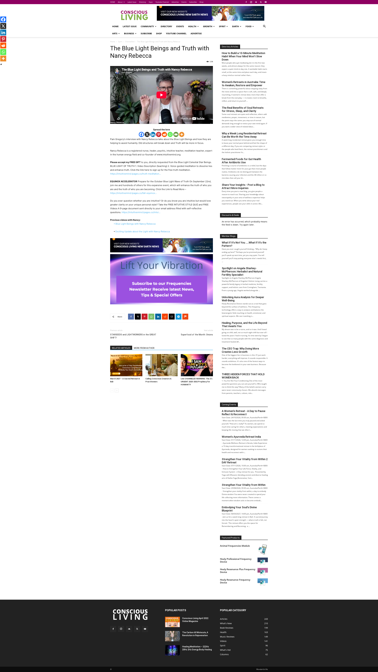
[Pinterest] (158, 134)
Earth (235, 26)
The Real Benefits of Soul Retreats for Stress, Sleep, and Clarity (243, 109)
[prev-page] (112, 390)
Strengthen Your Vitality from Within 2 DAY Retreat (245, 461)
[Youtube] (265, 2)
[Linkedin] (152, 134)
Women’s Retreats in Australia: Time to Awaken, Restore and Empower (243, 83)
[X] (261, 2)
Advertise (175, 2)
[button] (264, 26)
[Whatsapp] (170, 134)
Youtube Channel (162, 2)
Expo (151, 2)
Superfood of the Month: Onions (197, 334)
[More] (181, 134)
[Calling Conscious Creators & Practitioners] (161, 365)
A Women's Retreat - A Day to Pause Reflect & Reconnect (243, 412)
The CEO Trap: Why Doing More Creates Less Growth (240, 350)
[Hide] (1, 64)
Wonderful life (262, 669)
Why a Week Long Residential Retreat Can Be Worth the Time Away (244, 135)
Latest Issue (131, 2)
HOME (112, 2)
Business (129, 33)
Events (183, 2)
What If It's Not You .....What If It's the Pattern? (244, 244)
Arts (114, 33)
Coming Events (229, 404)
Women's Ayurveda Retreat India (241, 436)
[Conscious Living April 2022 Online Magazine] (172, 622)
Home (112, 41)
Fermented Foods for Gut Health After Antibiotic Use (241, 161)
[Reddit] (164, 134)
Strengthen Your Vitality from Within (243, 484)
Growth (207, 26)
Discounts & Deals (230, 215)
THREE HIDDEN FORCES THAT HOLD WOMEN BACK (243, 376)
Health (192, 26)
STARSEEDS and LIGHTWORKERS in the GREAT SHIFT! (133, 336)
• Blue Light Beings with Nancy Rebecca (134, 223)
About (120, 2)
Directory (142, 2)
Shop (201, 2)
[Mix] (185, 317)
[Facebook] (246, 2)
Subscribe (193, 2)
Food (248, 26)
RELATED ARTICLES (121, 348)
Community (147, 26)
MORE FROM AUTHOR (144, 348)
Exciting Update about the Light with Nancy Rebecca (142, 231)
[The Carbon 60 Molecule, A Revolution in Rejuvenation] (172, 636)
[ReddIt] (165, 317)
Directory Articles (230, 46)
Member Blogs (229, 236)
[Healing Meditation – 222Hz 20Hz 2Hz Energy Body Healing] (172, 650)
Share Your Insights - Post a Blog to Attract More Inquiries (243, 186)
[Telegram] (178, 317)
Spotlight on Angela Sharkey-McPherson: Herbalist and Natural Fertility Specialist (242, 271)
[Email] (176, 134)
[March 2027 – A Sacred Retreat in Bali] (126, 365)
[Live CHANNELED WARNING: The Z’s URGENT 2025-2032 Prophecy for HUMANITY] (197, 365)
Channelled (129, 41)
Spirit (222, 26)
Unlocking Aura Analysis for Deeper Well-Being (243, 299)
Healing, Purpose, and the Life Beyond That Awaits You (244, 324)
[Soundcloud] (256, 2)
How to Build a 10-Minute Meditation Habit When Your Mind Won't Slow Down (243, 56)
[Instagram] (251, 2)
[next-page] (117, 390)
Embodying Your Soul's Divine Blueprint (239, 509)
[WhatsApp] (151, 317)
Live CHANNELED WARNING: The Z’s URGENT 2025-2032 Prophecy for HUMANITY (196, 382)
